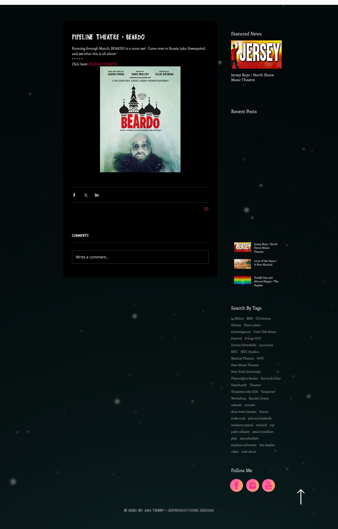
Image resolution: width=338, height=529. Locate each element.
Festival (236, 338)
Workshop (238, 398)
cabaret (236, 405)
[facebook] (236, 485)
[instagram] (252, 485)
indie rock (238, 418)
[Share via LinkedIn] (97, 195)
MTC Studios (250, 352)
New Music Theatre (245, 365)
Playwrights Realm (244, 378)
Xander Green (259, 398)
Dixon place (252, 325)
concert (249, 405)
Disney (236, 325)
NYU (260, 358)
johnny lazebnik (260, 418)
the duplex (267, 445)
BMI (250, 318)
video (235, 451)
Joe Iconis (266, 345)
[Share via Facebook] (74, 195)
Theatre (255, 385)
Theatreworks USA (244, 391)
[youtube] (268, 485)
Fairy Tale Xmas (264, 332)
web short (249, 451)
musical (261, 425)
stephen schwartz (244, 445)
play (234, 438)
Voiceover (268, 391)
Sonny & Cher (271, 378)
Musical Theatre (242, 358)
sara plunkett (249, 438)
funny (263, 411)
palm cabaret (240, 431)
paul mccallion (262, 431)
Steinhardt (239, 385)
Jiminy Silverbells (243, 345)
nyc (272, 425)
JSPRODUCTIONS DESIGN (191, 510)
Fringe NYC (253, 338)
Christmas (263, 318)
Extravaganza (241, 332)
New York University (246, 371)
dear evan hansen (244, 411)
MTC (234, 352)
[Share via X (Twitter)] (85, 195)
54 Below (237, 318)
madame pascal (242, 425)
